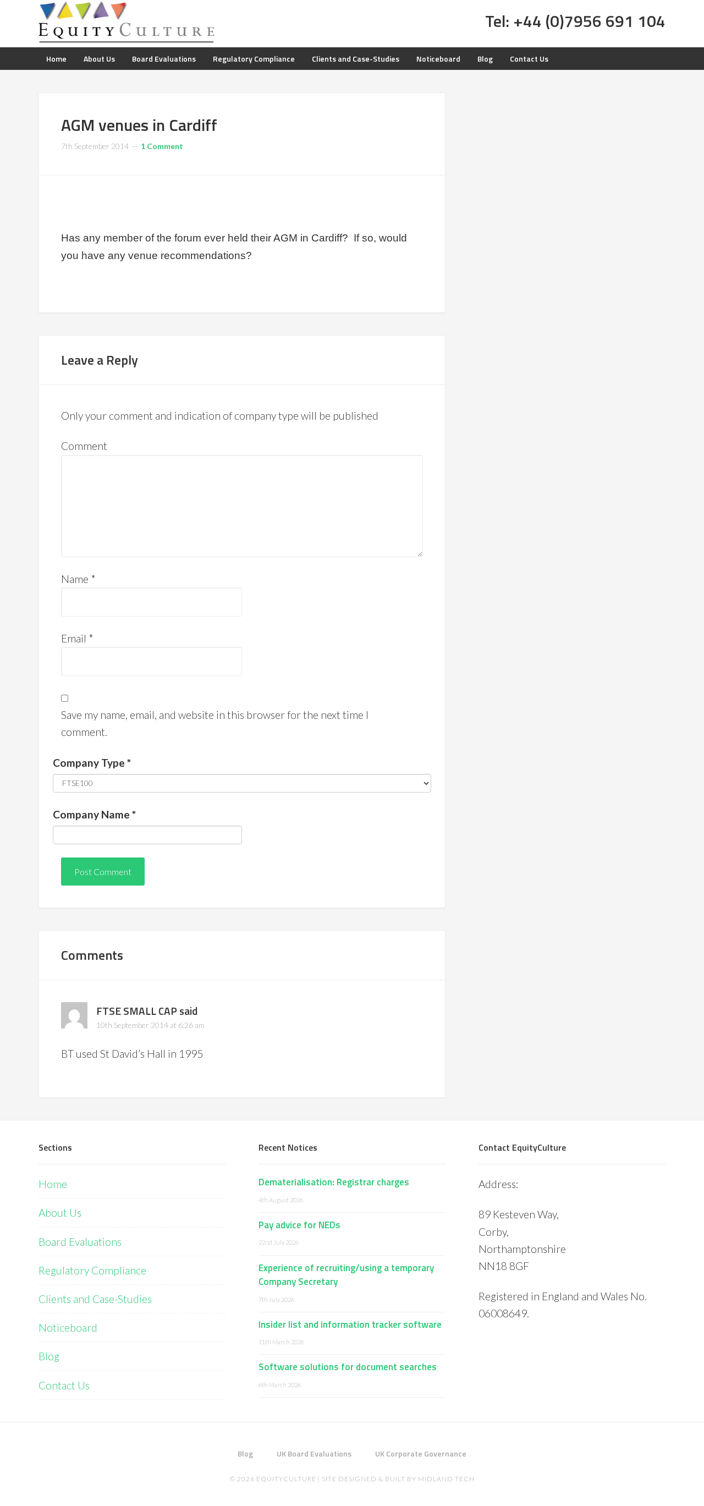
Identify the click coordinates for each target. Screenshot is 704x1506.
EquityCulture (286, 1479)
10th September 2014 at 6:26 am (150, 1025)
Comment (84, 445)
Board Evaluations (80, 1241)
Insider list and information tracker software (350, 1324)
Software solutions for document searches (347, 1367)
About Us (59, 1212)
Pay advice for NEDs (299, 1225)
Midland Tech (446, 1479)
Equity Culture (126, 22)
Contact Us (64, 1385)
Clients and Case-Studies (95, 1299)
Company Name (94, 814)
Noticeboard (67, 1327)
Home (52, 1184)
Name (78, 579)
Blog (48, 1356)
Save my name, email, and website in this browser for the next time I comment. (215, 723)
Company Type (92, 762)
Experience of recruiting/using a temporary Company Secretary (346, 1275)
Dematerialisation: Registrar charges (333, 1182)
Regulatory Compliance (92, 1270)
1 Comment (162, 146)
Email (77, 638)
